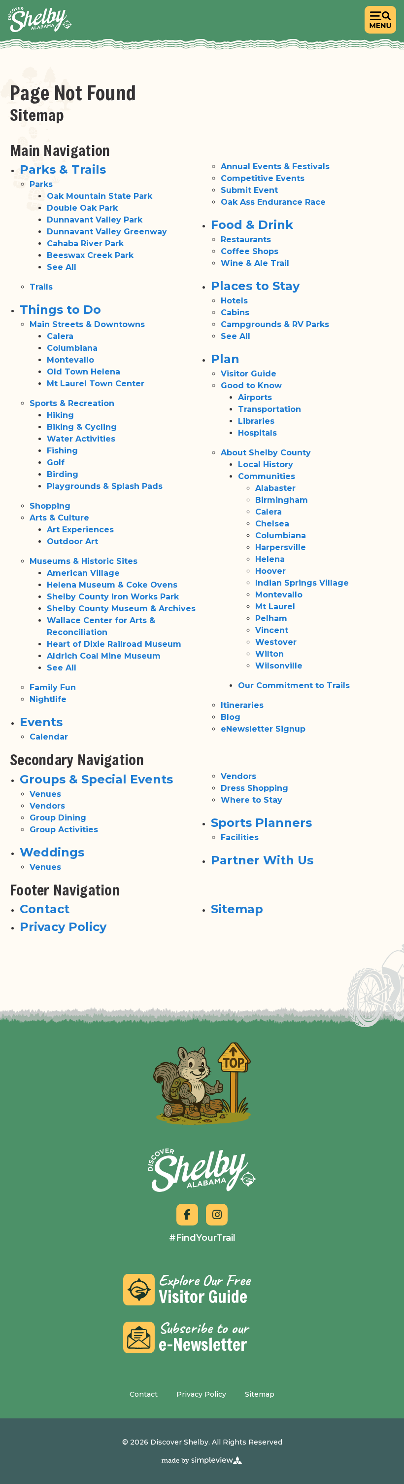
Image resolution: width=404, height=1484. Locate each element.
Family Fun (53, 687)
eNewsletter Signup (263, 729)
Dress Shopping (254, 788)
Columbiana (72, 348)
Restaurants (246, 239)
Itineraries (242, 705)
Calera (60, 336)
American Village (83, 573)
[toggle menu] (380, 20)
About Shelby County (266, 452)
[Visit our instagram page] (217, 1214)
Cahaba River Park (85, 243)
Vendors (47, 806)
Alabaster (275, 488)
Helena (270, 559)
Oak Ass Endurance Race (273, 202)
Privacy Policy (63, 927)
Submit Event (249, 190)
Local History (265, 464)
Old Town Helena (83, 371)
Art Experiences (80, 529)
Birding (62, 474)
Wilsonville (279, 665)
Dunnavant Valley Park (94, 219)
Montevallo (70, 360)
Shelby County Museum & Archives (121, 608)
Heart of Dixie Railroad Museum (114, 644)
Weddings (52, 852)
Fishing (62, 450)
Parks (41, 184)
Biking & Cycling (82, 427)
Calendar (49, 737)
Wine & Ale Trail (255, 263)
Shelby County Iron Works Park (113, 596)
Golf (56, 462)
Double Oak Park (82, 208)
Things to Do (60, 309)
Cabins (235, 312)
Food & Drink (252, 225)
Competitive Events (262, 178)
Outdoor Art (72, 541)
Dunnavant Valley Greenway (107, 231)
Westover (276, 642)
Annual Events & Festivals (275, 166)
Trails (41, 287)
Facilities (240, 837)
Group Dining (58, 817)
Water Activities (81, 439)
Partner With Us (262, 860)
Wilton (269, 654)
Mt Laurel (275, 606)
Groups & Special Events (96, 779)
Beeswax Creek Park (90, 255)
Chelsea (272, 523)
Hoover (270, 571)
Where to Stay (251, 800)
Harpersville (280, 547)
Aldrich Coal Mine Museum (104, 656)
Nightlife (48, 699)
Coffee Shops (249, 251)
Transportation (269, 409)
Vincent (271, 630)
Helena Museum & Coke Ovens (112, 585)
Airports (255, 397)
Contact (44, 909)
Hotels (234, 300)
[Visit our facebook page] (187, 1214)
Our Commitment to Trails (294, 685)
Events (41, 722)
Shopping (50, 506)
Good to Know (251, 385)
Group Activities (64, 829)
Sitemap (237, 909)
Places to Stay (255, 286)
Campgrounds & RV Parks (275, 324)
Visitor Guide (248, 373)
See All (61, 267)
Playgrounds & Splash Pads (105, 486)
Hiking (60, 415)
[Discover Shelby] (40, 20)
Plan (225, 359)
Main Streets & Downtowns (87, 324)
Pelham (271, 618)
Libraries (256, 421)
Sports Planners (261, 823)
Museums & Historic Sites (83, 561)
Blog (230, 717)
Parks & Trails (63, 169)
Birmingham (281, 500)
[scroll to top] (202, 1083)
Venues (45, 794)
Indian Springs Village (302, 583)
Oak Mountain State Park (99, 196)
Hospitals (257, 433)
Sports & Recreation (72, 403)
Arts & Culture (59, 517)
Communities (266, 476)
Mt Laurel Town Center (95, 383)
